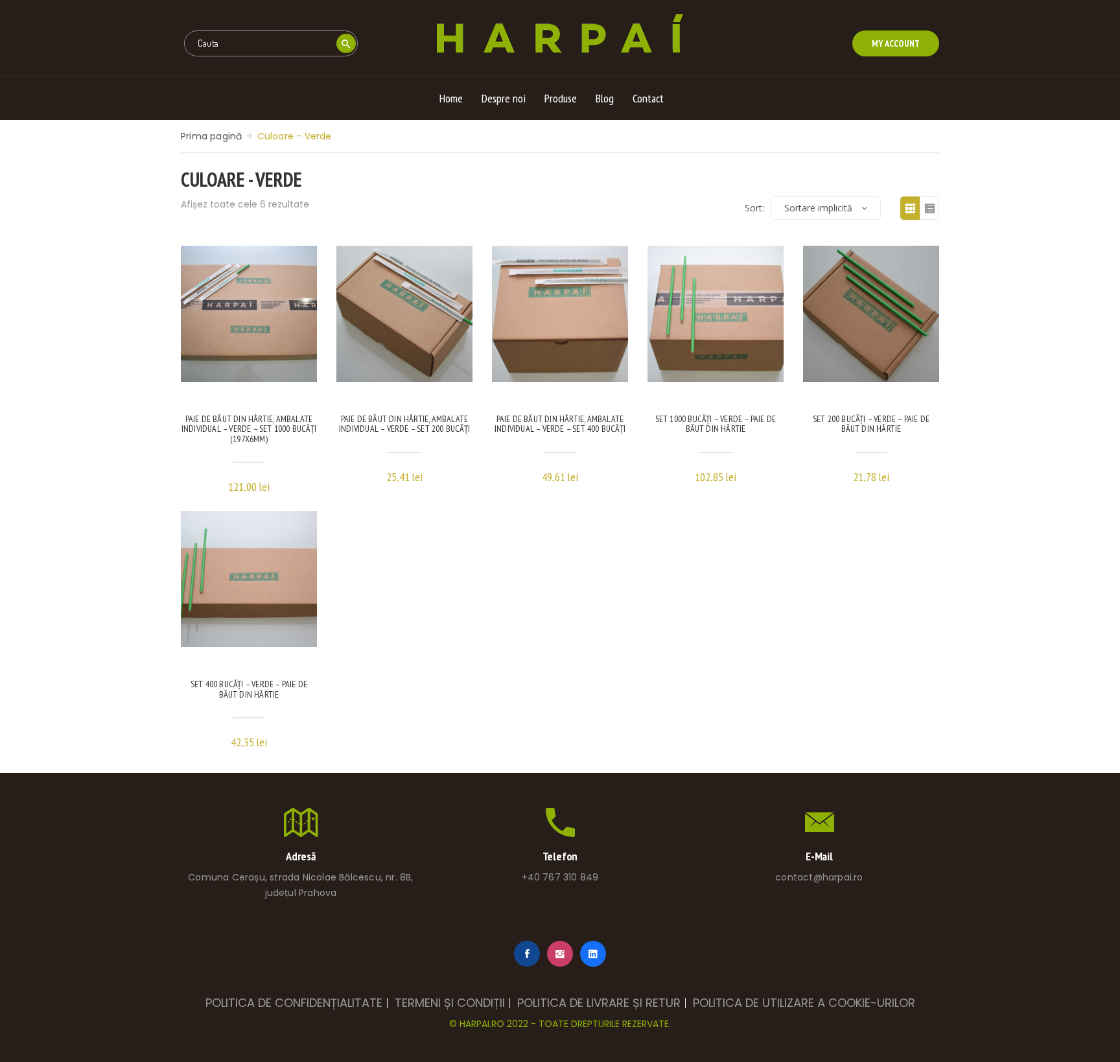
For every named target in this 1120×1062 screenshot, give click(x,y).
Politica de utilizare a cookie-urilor (804, 1003)
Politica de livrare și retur (599, 1003)
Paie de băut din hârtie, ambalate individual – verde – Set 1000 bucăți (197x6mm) (248, 429)
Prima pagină (211, 136)
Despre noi (504, 98)
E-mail (819, 856)
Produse (560, 98)
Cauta (346, 44)
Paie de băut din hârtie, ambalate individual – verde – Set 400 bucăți (560, 424)
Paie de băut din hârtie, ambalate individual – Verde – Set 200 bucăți (404, 424)
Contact (648, 98)
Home (451, 98)
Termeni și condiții (450, 1003)
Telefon (560, 856)
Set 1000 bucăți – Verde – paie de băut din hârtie (715, 424)
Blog (605, 98)
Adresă (301, 856)
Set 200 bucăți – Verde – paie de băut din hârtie (871, 424)
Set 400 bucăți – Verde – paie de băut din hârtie (249, 689)
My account (896, 43)
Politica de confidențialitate (293, 1003)
